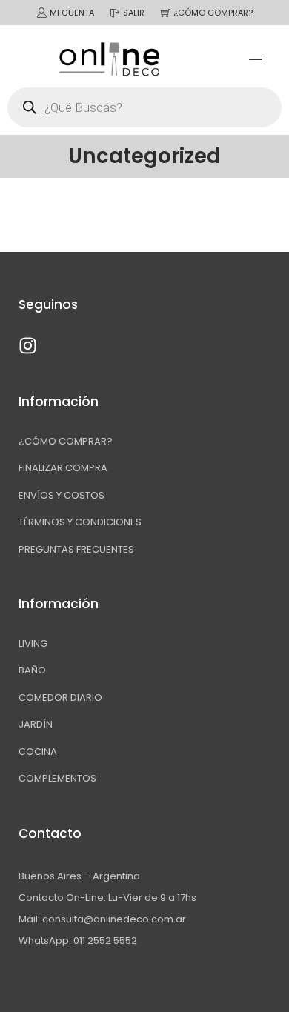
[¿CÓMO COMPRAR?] (165, 13)
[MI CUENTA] (42, 13)
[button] (255, 59)
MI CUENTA (72, 13)
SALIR (133, 13)
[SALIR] (115, 13)
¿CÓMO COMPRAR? (213, 13)
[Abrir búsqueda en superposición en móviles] (144, 107)
